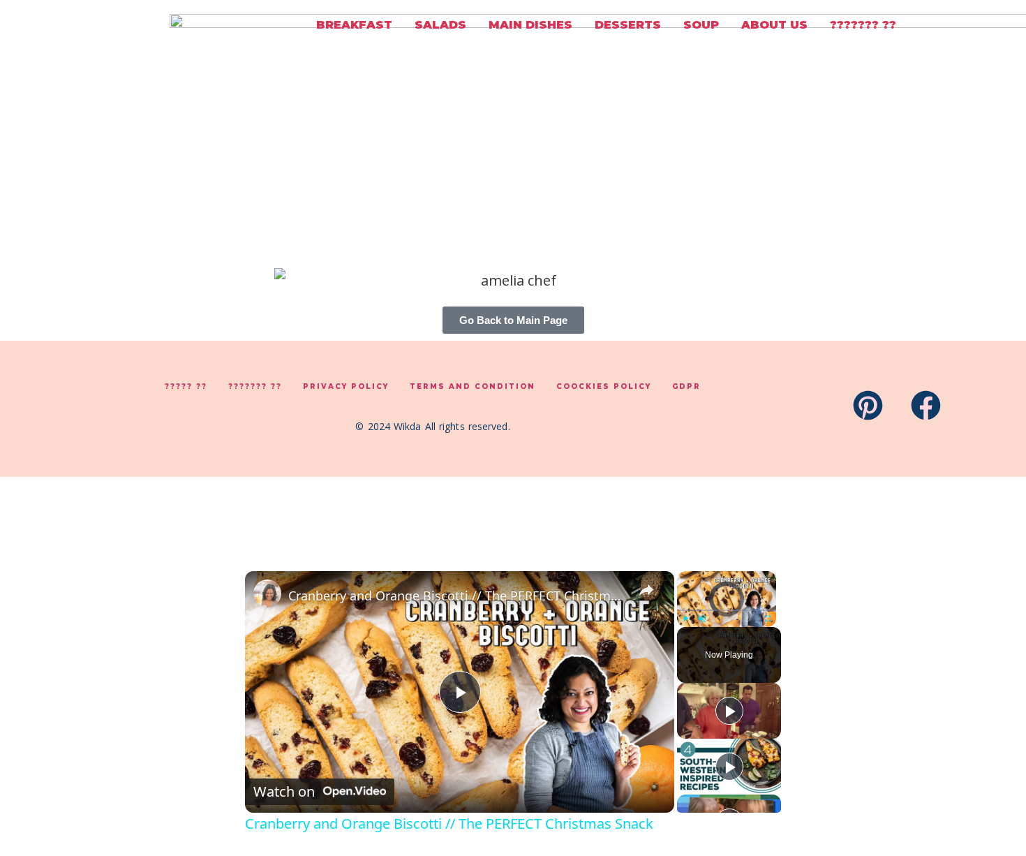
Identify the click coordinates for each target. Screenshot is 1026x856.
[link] (267, 593)
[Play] (685, 618)
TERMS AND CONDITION (472, 386)
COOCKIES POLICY (603, 386)
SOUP (701, 24)
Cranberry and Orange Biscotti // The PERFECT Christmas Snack (457, 595)
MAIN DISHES (530, 24)
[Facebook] (926, 405)
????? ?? (186, 386)
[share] (646, 590)
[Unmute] (702, 618)
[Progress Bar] (726, 610)
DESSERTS (628, 24)
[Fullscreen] (767, 618)
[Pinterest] (868, 405)
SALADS (440, 24)
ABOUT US (774, 24)
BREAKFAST (354, 24)
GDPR (686, 386)
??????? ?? (863, 24)
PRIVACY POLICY (346, 386)
